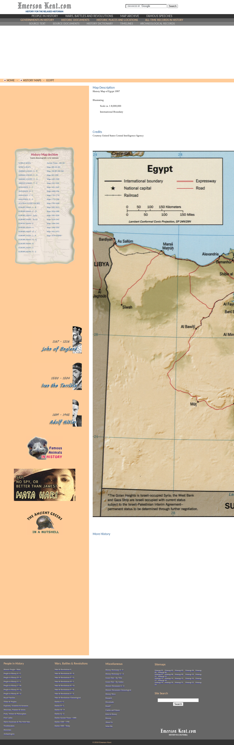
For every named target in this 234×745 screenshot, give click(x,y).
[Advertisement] (102, 52)
